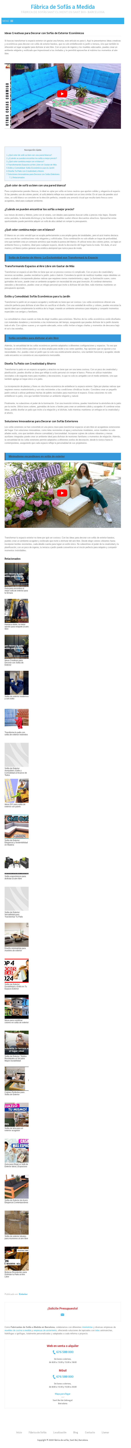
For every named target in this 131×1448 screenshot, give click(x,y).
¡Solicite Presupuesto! (63, 1308)
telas (97, 1330)
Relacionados (17, 177)
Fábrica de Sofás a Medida (63, 6)
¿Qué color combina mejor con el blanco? (25, 161)
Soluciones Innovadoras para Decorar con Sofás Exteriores (32, 174)
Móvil (63, 1370)
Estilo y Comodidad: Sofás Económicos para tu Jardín (30, 168)
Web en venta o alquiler (63, 1345)
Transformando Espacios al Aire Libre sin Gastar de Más (31, 165)
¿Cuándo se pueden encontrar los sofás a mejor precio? (31, 158)
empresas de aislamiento (45, 1330)
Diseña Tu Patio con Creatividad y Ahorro (25, 171)
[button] (5, 21)
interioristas (87, 1327)
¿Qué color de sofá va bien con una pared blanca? (29, 155)
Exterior (23, 1294)
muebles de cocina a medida (18, 1330)
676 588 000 (64, 1351)
